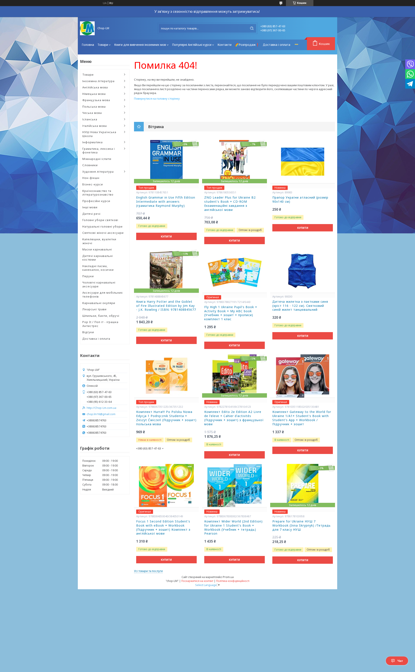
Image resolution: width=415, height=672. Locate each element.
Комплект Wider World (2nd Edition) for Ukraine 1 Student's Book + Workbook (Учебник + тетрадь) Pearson (233, 527)
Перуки (88, 276)
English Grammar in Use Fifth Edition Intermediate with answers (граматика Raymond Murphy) (165, 202)
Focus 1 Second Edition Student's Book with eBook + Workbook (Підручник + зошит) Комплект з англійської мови (163, 527)
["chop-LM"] (87, 28)
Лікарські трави (94, 309)
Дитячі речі (91, 214)
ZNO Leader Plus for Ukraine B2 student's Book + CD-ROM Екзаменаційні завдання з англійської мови (230, 204)
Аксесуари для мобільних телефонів (102, 294)
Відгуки (88, 332)
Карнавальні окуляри (98, 303)
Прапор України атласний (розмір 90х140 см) (300, 200)
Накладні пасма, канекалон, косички (98, 268)
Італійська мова (94, 126)
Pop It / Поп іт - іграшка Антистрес (100, 324)
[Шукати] (251, 28)
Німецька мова (94, 94)
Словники (90, 165)
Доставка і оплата (276, 45)
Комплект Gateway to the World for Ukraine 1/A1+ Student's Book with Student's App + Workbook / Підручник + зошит (301, 418)
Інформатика (92, 142)
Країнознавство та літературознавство (97, 193)
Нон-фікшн (90, 178)
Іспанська (89, 119)
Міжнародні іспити (96, 159)
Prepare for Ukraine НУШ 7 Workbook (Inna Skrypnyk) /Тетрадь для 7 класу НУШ (301, 525)
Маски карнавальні (97, 249)
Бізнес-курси (92, 184)
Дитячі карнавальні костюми (97, 258)
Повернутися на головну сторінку (157, 98)
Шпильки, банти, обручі (100, 316)
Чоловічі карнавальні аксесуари (98, 284)
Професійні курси (96, 201)
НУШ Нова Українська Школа (99, 134)
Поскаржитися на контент (197, 581)
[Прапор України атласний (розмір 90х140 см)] (302, 161)
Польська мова (94, 106)
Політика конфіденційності (232, 581)
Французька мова (96, 100)
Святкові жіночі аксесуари (103, 233)
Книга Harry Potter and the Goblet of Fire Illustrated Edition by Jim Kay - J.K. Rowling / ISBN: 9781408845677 (166, 306)
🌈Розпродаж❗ (247, 45)
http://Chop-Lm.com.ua (101, 408)
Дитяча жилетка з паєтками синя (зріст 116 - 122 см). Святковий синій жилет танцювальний (300, 306)
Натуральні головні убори (102, 226)
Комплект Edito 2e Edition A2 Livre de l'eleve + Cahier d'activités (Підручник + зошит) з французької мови (234, 418)
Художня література (98, 172)
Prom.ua (228, 577)
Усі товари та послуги (148, 571)
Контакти (224, 45)
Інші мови (89, 207)
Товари (102, 45)
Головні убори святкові (100, 220)
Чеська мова (92, 113)
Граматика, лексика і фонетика (98, 150)
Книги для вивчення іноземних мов (140, 45)
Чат (400, 660)
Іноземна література (98, 81)
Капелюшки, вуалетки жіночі (99, 241)
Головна (88, 45)
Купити (166, 236)
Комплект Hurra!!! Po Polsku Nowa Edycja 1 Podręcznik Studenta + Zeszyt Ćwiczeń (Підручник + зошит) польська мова (166, 418)
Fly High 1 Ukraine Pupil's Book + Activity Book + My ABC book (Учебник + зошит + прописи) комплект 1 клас (230, 313)
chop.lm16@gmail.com (101, 414)
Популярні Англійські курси (191, 45)
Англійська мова (95, 87)
